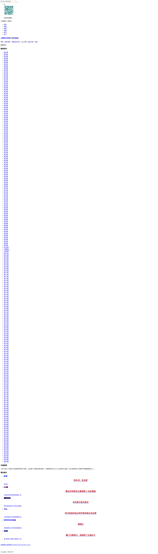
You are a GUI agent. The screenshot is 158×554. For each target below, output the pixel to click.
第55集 (6, 158)
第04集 (6, 58)
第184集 (6, 416)
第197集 (6, 442)
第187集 (6, 422)
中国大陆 (14, 41)
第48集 (6, 144)
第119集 (6, 288)
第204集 (6, 455)
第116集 (6, 282)
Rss (13, 544)
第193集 (6, 434)
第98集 (6, 243)
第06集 (6, 62)
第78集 (6, 204)
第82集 (6, 211)
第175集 (6, 398)
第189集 (6, 426)
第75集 (6, 198)
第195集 (6, 438)
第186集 (6, 420)
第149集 (6, 347)
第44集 (6, 137)
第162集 (6, 373)
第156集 (6, 361)
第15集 (6, 80)
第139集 (6, 327)
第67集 (6, 182)
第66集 (6, 180)
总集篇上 (6, 249)
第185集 (6, 418)
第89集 (6, 225)
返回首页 (3, 544)
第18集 (6, 85)
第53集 (6, 154)
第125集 (6, 300)
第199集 (6, 446)
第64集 (6, 176)
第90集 (6, 227)
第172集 (6, 392)
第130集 (6, 310)
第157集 (6, 363)
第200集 (6, 448)
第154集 (6, 357)
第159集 (6, 367)
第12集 (6, 74)
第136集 (6, 322)
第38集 (6, 125)
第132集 (6, 314)
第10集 (6, 70)
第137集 (6, 324)
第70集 (6, 188)
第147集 (6, 343)
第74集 (6, 196)
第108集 (6, 266)
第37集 (6, 123)
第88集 (6, 223)
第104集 (6, 259)
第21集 (6, 91)
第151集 (6, 351)
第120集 (6, 290)
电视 (5, 26)
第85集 (6, 217)
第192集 (6, 432)
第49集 (6, 146)
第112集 (6, 274)
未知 (29, 41)
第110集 (6, 270)
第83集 (6, 213)
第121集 (6, 292)
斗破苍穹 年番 (5, 38)
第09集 (6, 68)
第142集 (6, 333)
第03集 (6, 56)
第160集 (6, 369)
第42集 (6, 133)
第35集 (6, 119)
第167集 (6, 383)
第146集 (6, 341)
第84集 (6, 215)
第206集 (6, 459)
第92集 (6, 231)
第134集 (6, 318)
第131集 (6, 312)
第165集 (6, 379)
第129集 (6, 308)
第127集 (6, 304)
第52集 (6, 152)
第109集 (6, 268)
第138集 (6, 326)
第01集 (6, 52)
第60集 (6, 168)
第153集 (6, 355)
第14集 (6, 78)
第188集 (6, 424)
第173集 (6, 394)
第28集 (6, 105)
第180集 (6, 408)
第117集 (6, 284)
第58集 (6, 164)
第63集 (6, 174)
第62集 (6, 172)
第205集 (6, 457)
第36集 (6, 121)
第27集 (6, 103)
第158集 (6, 365)
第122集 (6, 294)
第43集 (6, 135)
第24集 (6, 97)
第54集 (6, 156)
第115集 (6, 280)
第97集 (6, 241)
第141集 (6, 331)
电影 (5, 28)
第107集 (6, 265)
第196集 (6, 440)
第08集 (6, 66)
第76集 (6, 200)
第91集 (6, 229)
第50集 (6, 148)
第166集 (6, 381)
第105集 (6, 261)
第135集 (6, 320)
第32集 (6, 113)
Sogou (19, 544)
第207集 (6, 461)
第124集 (6, 298)
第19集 (6, 87)
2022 (22, 41)
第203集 (6, 453)
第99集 (6, 245)
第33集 (6, 115)
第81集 (6, 209)
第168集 (6, 385)
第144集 (6, 337)
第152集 (6, 353)
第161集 (6, 371)
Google (28, 544)
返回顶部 (9, 544)
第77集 (6, 202)
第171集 (6, 390)
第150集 (6, 349)
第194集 (6, 436)
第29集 (6, 107)
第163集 (6, 375)
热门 (5, 34)
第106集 (6, 263)
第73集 (6, 194)
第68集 (6, 184)
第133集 (6, 316)
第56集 (6, 160)
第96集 (6, 239)
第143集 (6, 335)
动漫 (5, 30)
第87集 (6, 221)
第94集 (6, 235)
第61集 (6, 170)
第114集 (6, 278)
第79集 (6, 205)
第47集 (6, 143)
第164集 (6, 377)
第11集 (6, 72)
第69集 (6, 186)
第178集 (6, 404)
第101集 (6, 253)
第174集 (6, 396)
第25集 (6, 99)
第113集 (6, 276)
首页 (5, 24)
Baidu (15, 544)
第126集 (6, 302)
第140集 (6, 329)
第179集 (6, 406)
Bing (25, 544)
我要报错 (16, 38)
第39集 (6, 127)
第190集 (6, 428)
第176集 (6, 400)
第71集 (6, 190)
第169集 (6, 387)
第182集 (6, 412)
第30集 (6, 109)
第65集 (6, 178)
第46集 (6, 141)
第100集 (6, 247)
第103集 (6, 257)
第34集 (6, 117)
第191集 (6, 430)
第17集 (6, 83)
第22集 (6, 93)
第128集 (6, 306)
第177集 (6, 402)
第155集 (6, 359)
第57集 (6, 162)
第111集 (6, 272)
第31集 (6, 111)
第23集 (6, 95)
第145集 (6, 339)
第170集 (6, 389)
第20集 (6, 89)
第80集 (6, 207)
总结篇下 (6, 251)
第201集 (6, 450)
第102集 (6, 255)
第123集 (6, 296)
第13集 (6, 76)
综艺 (5, 32)
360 (22, 544)
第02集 (6, 54)
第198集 (6, 444)
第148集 (6, 345)
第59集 (6, 166)
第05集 (6, 60)
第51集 (6, 150)
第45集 (6, 139)
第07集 (6, 64)
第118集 (6, 286)
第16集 (6, 81)
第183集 (6, 414)
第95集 (6, 237)
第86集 (6, 219)
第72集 (6, 192)
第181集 (6, 410)
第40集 (6, 129)
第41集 (6, 131)
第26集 (6, 101)
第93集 (6, 233)
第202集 (6, 451)
